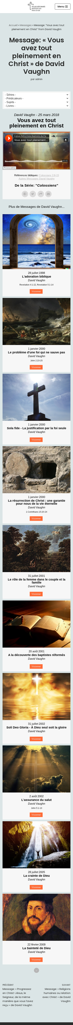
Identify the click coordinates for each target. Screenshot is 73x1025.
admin (38, 79)
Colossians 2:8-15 (49, 175)
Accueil (13, 25)
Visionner (36, 291)
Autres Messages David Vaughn (36, 178)
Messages (26, 25)
